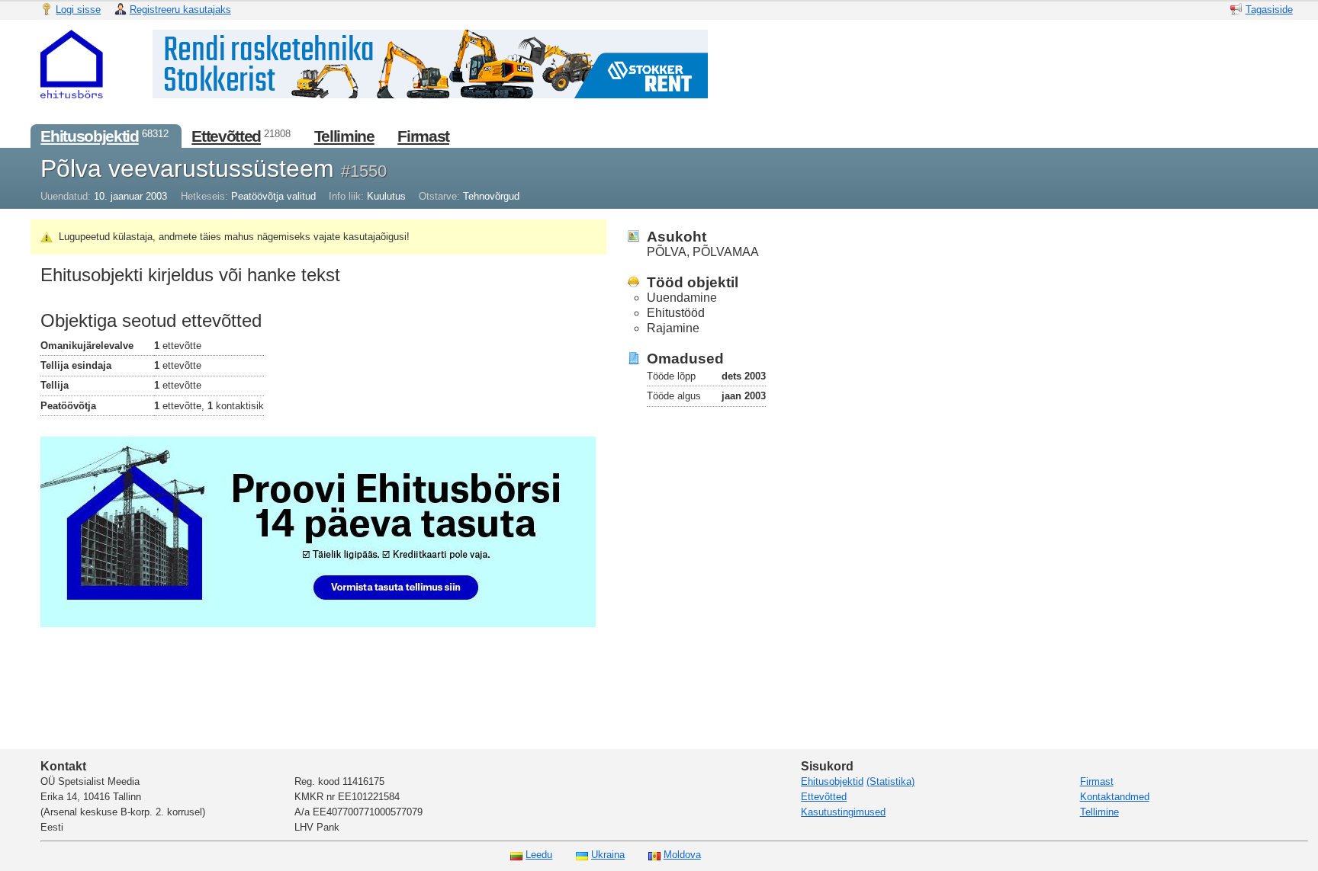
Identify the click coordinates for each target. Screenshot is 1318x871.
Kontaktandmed (1114, 796)
